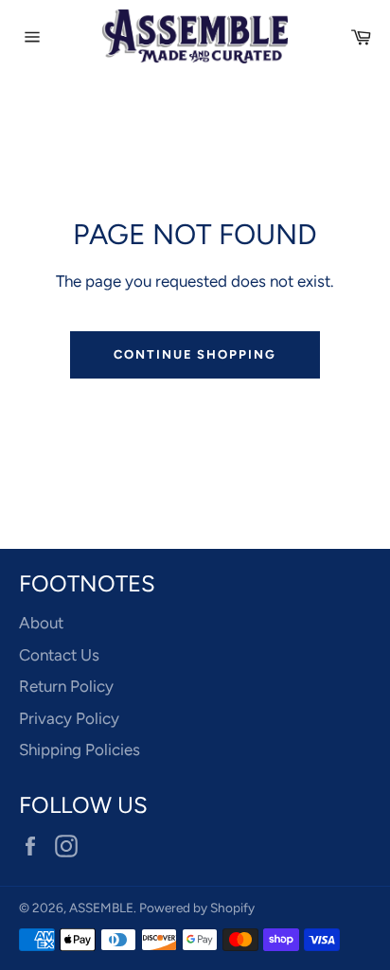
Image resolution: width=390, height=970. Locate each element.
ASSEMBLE (101, 907)
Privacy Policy (69, 718)
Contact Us (59, 654)
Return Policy (66, 686)
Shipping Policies (79, 749)
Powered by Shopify (197, 907)
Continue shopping (195, 354)
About (41, 622)
